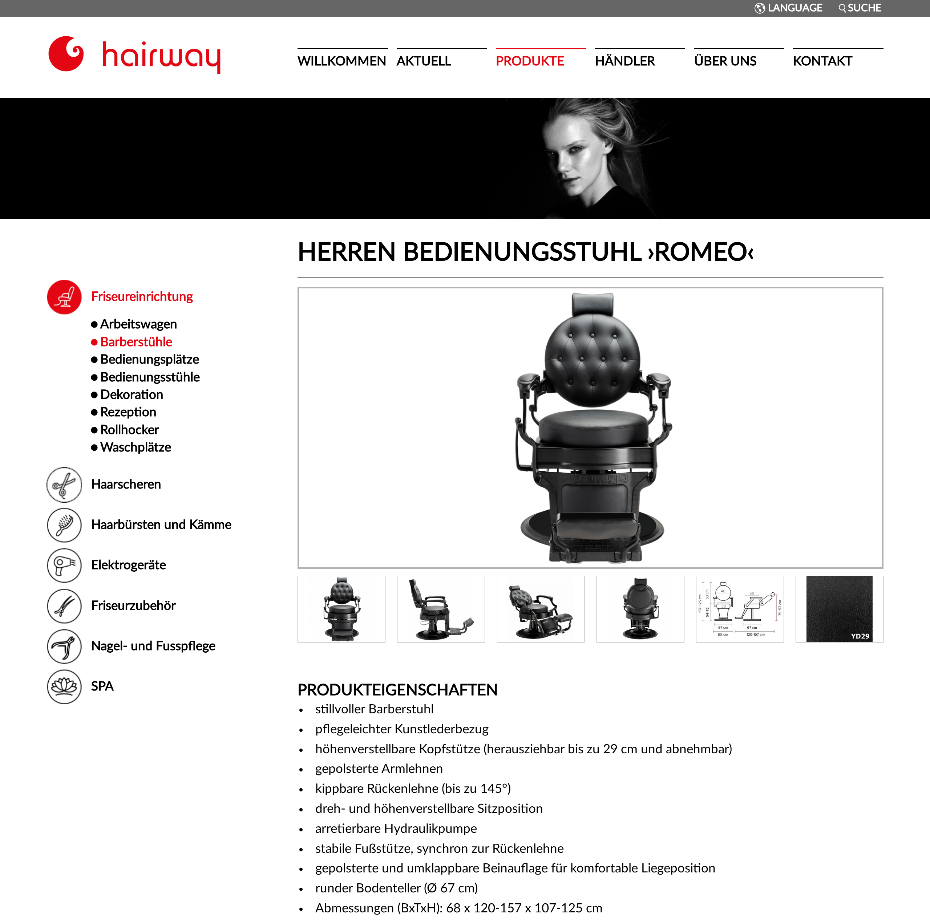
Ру (750, 8)
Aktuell (424, 61)
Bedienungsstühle (150, 377)
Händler (625, 61)
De (736, 8)
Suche (864, 8)
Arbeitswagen (138, 324)
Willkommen (342, 61)
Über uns (725, 61)
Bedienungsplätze (149, 359)
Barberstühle (136, 342)
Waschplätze (135, 447)
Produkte (530, 61)
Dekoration (131, 395)
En (744, 8)
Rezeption (128, 412)
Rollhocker (129, 430)
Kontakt (823, 61)
